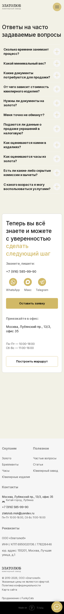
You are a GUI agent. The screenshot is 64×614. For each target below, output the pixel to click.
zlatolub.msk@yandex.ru (18, 513)
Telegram (42, 290)
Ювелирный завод (45, 470)
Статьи (38, 464)
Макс (28, 290)
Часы (5, 470)
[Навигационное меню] (57, 7)
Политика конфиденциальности (21, 585)
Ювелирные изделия (16, 477)
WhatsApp (13, 290)
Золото (6, 458)
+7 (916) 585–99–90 (21, 271)
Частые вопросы (44, 458)
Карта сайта (9, 589)
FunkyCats (28, 598)
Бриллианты (10, 464)
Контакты (10, 487)
